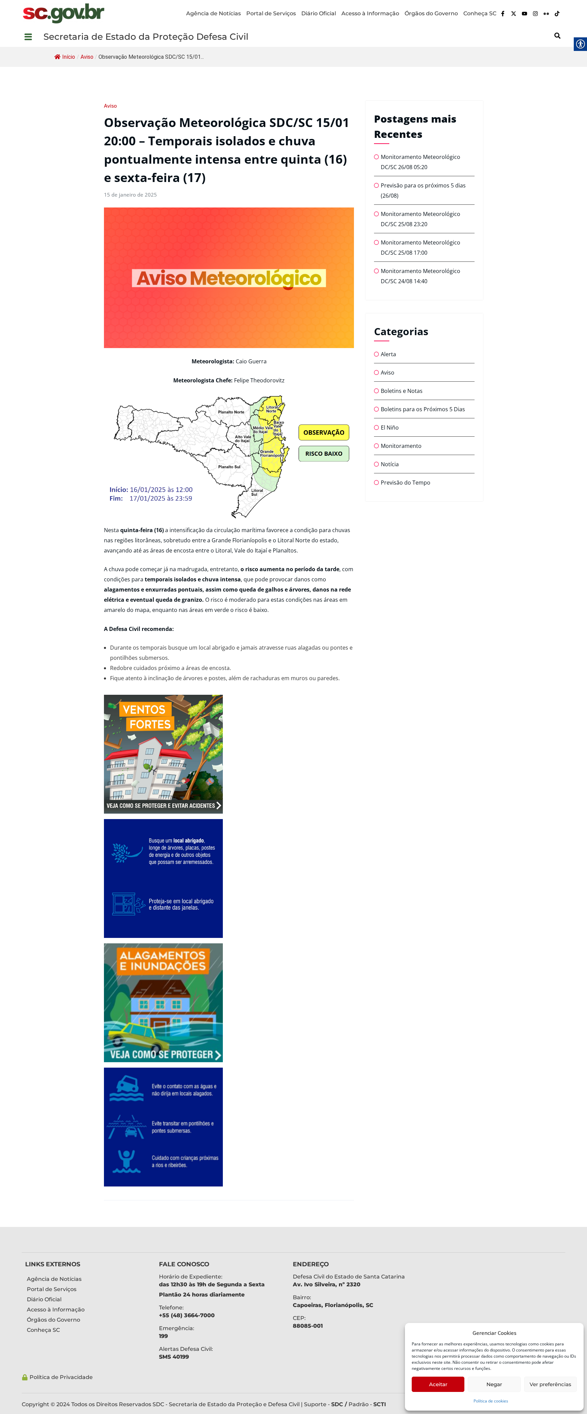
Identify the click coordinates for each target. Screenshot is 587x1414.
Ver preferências (550, 1384)
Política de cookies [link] (491, 1401)
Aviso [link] (87, 57)
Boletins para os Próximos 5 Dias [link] (423, 409)
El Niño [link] (390, 427)
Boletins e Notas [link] (402, 391)
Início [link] (68, 57)
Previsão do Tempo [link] (405, 482)
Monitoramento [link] (401, 446)
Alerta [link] (388, 354)
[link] (63, 13)
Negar (494, 1384)
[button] (32, 36)
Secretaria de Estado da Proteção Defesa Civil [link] (145, 36)
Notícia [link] (390, 464)
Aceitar (438, 1384)
